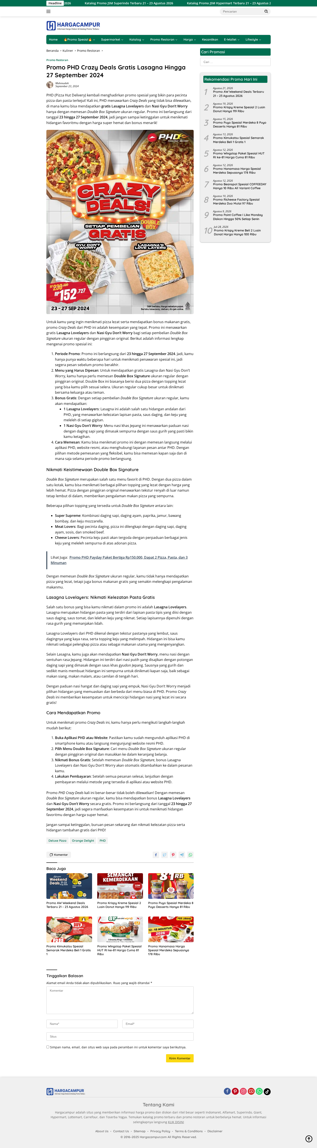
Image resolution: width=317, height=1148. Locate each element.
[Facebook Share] (156, 855)
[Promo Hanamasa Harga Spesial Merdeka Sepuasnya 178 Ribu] (171, 929)
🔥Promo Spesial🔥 (78, 39)
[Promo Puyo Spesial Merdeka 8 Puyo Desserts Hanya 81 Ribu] (171, 886)
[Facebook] (227, 1091)
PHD (103, 841)
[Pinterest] (235, 1091)
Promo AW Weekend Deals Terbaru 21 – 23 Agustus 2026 (67, 905)
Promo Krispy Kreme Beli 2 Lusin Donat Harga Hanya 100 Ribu (237, 232)
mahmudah (62, 83)
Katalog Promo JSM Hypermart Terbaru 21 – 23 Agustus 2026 (197, 3)
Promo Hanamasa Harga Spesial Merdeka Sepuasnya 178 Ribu (168, 950)
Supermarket (110, 39)
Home (53, 39)
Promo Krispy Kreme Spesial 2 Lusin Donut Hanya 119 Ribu (119, 905)
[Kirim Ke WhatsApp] (190, 855)
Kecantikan (210, 39)
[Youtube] (251, 1091)
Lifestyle (252, 39)
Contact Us (121, 1131)
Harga (188, 39)
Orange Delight (83, 841)
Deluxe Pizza (57, 841)
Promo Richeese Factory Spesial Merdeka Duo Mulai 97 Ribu (236, 201)
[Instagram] (243, 1091)
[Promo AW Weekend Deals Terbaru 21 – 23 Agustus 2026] (69, 886)
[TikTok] (267, 1091)
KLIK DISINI (176, 1122)
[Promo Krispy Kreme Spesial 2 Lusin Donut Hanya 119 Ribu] (120, 886)
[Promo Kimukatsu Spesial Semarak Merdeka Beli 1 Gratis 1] (69, 929)
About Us (101, 1131)
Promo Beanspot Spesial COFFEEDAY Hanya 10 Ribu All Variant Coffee (239, 186)
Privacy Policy (160, 1131)
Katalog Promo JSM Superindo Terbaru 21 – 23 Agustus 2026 (94, 3)
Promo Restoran (162, 39)
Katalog (135, 39)
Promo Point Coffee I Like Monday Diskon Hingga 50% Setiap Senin (238, 217)
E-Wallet (230, 39)
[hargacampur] (73, 25)
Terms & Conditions (189, 1131)
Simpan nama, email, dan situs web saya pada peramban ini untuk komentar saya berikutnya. (118, 1047)
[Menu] (49, 11)
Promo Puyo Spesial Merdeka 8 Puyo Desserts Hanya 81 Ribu (170, 905)
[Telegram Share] (182, 855)
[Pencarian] (266, 11)
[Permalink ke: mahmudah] (49, 84)
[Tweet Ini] (164, 855)
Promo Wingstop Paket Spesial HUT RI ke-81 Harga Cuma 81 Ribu (119, 950)
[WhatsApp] (259, 1091)
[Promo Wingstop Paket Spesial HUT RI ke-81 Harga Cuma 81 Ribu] (120, 929)
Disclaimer (215, 1131)
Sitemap (140, 1131)
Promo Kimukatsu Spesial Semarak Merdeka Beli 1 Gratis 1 (68, 950)
